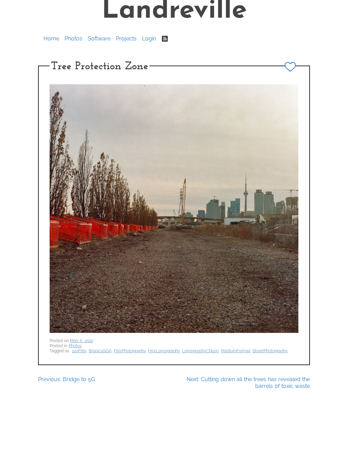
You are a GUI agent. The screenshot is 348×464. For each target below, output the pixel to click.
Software (99, 38)
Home (51, 38)
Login (149, 38)
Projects (126, 38)
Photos (73, 38)
